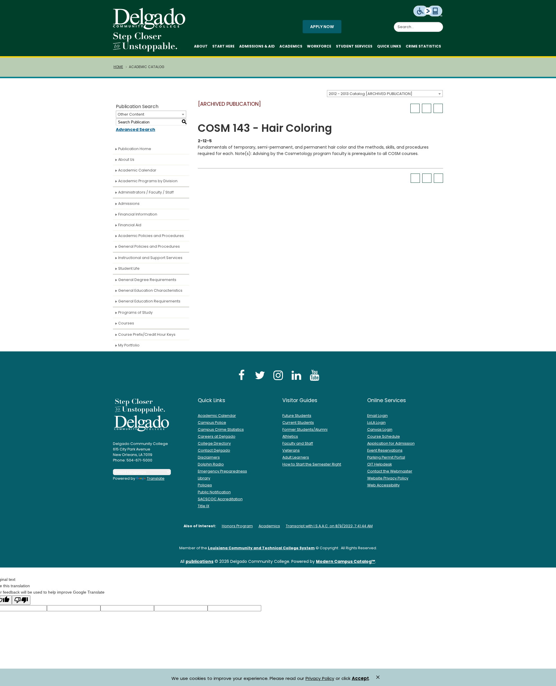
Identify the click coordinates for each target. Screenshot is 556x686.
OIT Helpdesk (379, 464)
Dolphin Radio (211, 464)
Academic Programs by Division (148, 180)
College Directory (214, 443)
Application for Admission (391, 443)
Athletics (290, 436)
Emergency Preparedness (222, 471)
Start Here (223, 46)
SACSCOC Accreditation (220, 499)
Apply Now (322, 27)
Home (118, 67)
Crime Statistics (423, 46)
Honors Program (237, 525)
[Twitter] (259, 375)
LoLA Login (376, 422)
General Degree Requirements (147, 279)
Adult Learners (295, 457)
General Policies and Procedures (149, 246)
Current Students (298, 422)
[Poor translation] (21, 600)
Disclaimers (209, 457)
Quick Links (389, 46)
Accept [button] (360, 678)
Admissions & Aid (257, 46)
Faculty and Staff (297, 443)
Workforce (319, 46)
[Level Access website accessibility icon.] (428, 11)
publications (199, 561)
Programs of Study (135, 312)
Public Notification (214, 492)
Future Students (296, 415)
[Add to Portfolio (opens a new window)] (415, 108)
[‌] (151, 27)
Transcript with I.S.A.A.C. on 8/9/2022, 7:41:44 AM (329, 525)
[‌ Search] (439, 23)
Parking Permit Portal (386, 457)
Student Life (129, 268)
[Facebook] (241, 375)
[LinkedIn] (296, 375)
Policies (205, 485)
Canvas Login (379, 429)
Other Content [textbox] (131, 114)
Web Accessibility (383, 485)
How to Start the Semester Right (311, 464)
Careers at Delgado (216, 436)
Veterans (291, 450)
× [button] (378, 677)
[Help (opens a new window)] (438, 108)
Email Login (377, 415)
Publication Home (134, 148)
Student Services (354, 46)
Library (204, 478)
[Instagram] (278, 375)
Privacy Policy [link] (320, 678)
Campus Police (212, 422)
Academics (290, 46)
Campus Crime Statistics (221, 429)
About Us (126, 159)
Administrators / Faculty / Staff (146, 192)
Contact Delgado (214, 450)
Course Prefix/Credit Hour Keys (146, 334)
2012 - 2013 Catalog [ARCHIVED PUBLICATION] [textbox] (370, 93)
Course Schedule (383, 436)
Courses (126, 323)
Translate (155, 478)
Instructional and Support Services (150, 257)
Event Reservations (385, 450)
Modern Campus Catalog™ (345, 561)
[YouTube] (314, 375)
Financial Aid (129, 224)
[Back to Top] (546, 679)
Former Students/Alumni (305, 429)
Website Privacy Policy (387, 478)
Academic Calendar (137, 170)
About (201, 46)
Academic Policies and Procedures (151, 235)
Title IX (203, 505)
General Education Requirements (149, 301)
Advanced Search (135, 129)
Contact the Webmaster (389, 471)
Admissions (129, 203)
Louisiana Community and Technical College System (261, 547)
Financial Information (137, 214)
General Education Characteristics (150, 290)
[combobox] (385, 93)
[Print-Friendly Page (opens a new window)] (426, 108)
